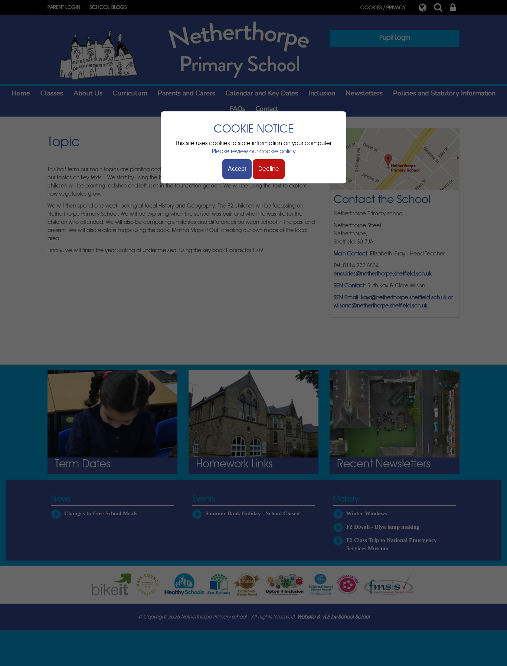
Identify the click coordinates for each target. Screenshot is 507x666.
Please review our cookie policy (253, 151)
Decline (268, 169)
